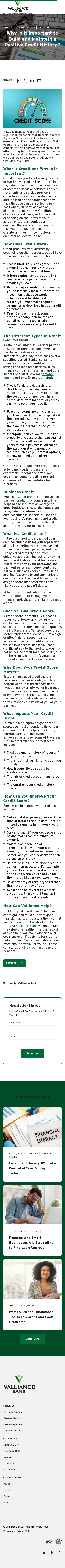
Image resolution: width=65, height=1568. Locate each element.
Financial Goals (49, 27)
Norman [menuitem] (7, 1457)
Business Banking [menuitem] (12, 1412)
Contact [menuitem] (7, 1490)
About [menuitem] (6, 1484)
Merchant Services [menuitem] (13, 1430)
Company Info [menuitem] (12, 1478)
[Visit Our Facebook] (51, 1552)
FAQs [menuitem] (6, 1502)
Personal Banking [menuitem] (12, 1418)
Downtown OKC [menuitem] (11, 1451)
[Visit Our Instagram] (58, 1552)
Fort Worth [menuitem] (9, 1469)
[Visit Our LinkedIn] (44, 1552)
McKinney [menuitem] (8, 1463)
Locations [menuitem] (10, 1439)
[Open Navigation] (61, 7)
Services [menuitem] (9, 1406)
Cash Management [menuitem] (13, 1424)
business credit (14, 501)
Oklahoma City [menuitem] (11, 1445)
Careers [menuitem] (7, 1496)
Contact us (31, 941)
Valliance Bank (26, 926)
